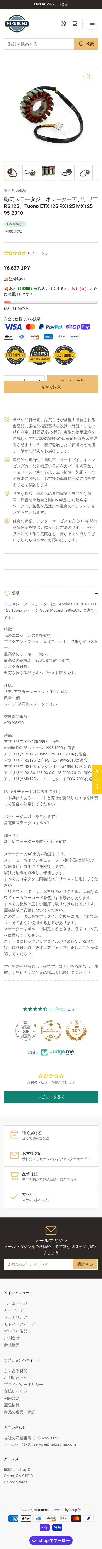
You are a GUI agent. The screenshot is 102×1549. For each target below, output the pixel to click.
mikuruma (41, 1510)
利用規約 (12, 1398)
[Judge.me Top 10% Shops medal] (76, 1030)
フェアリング (15, 1317)
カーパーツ (14, 1310)
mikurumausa (15, 191)
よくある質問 (15, 1370)
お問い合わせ (15, 1377)
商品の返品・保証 (19, 1412)
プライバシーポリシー (23, 1384)
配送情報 (12, 1405)
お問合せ (12, 1338)
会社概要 (12, 1344)
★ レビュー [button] (97, 779)
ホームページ (15, 1303)
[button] (15, 253)
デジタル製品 (15, 1331)
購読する (85, 1264)
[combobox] (51, 44)
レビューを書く (51, 1097)
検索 (90, 44)
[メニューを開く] (92, 23)
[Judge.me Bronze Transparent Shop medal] (51, 1030)
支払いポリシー (17, 1391)
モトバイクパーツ (19, 1324)
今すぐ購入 (51, 394)
